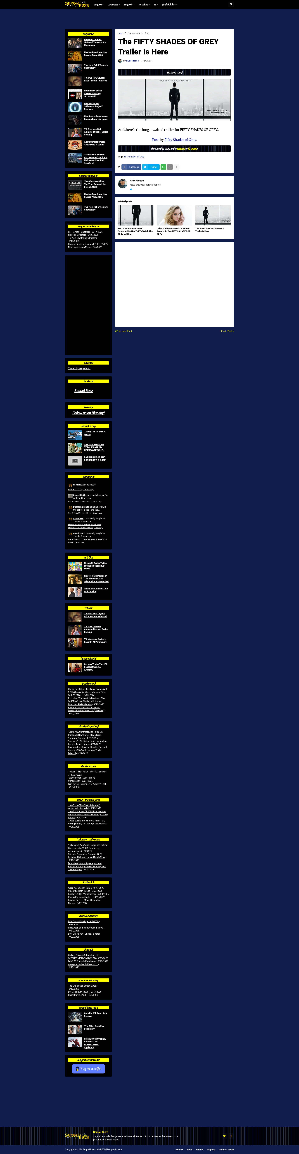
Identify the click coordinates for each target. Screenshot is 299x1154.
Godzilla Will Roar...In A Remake (95, 1014)
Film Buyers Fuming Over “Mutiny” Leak (87, 784)
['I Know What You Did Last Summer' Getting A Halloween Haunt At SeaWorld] (75, 158)
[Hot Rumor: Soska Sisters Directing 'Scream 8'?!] (75, 94)
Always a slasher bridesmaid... (83, 964)
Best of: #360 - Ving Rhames (82, 894)
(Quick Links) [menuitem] (168, 4)
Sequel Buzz (83, 390)
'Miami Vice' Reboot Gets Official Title (96, 590)
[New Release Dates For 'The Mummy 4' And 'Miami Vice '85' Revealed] (75, 579)
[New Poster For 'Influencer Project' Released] (75, 107)
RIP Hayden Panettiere (79, 232)
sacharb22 (78, 484)
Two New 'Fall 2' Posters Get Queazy (96, 66)
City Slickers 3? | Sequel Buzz (79, 501)
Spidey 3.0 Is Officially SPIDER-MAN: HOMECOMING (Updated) (95, 1043)
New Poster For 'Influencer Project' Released (93, 106)
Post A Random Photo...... (80, 897)
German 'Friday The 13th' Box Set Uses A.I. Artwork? (96, 667)
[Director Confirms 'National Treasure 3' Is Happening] (75, 43)
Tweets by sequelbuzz (79, 368)
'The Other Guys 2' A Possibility (94, 1027)
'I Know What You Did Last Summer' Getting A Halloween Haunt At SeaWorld (95, 159)
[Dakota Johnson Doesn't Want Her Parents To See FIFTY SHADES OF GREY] (174, 215)
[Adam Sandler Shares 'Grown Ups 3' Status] (75, 145)
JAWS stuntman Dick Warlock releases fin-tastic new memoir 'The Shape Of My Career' (88, 814)
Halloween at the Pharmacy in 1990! (85, 927)
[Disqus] (174, 282)
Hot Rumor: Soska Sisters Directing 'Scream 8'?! (93, 93)
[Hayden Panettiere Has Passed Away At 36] (75, 56)
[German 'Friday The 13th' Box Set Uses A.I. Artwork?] (75, 667)
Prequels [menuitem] (113, 4)
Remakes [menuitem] (143, 4)
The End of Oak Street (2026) (82, 986)
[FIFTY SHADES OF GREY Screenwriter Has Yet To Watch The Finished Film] (136, 215)
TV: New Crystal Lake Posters (82, 238)
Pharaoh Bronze (81, 506)
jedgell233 (78, 495)
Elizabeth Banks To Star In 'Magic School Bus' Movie (95, 566)
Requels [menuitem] (128, 4)
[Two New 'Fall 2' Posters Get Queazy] (75, 68)
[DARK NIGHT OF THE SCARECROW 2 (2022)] (75, 461)
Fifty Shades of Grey (137, 33)
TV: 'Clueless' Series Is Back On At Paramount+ (95, 640)
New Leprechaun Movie (79, 247)
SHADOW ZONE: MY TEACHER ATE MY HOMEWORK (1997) (94, 447)
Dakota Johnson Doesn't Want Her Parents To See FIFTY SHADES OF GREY (173, 231)
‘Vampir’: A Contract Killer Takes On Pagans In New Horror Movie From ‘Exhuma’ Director (85, 735)
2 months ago (88, 490)
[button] (231, 4)
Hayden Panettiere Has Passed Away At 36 (95, 53)
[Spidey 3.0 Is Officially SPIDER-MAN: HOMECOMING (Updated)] (75, 1042)
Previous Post (124, 331)
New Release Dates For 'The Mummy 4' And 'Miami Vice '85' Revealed (96, 578)
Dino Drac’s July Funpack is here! (84, 934)
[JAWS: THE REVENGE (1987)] (75, 435)
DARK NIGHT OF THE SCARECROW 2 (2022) (95, 458)
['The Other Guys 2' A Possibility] (75, 1029)
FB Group (211, 1149)
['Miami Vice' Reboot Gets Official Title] (75, 592)
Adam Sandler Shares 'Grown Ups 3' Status (94, 143)
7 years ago (98, 528)
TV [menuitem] (155, 4)
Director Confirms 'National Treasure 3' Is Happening (95, 42)
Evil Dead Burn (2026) (78, 992)
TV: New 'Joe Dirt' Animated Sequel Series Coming (96, 132)
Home (120, 33)
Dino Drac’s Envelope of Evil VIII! (83, 921)
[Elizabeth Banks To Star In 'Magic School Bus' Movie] (75, 566)
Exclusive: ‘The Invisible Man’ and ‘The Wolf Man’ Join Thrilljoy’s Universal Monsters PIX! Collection (86, 701)
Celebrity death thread (79, 891)
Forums (199, 1149)
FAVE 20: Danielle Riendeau (81, 961)
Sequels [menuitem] (98, 4)
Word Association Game (80, 888)
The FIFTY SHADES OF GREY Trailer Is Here (209, 230)
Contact (179, 1149)
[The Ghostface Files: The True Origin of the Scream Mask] (75, 185)
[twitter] (131, 189)
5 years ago (97, 501)
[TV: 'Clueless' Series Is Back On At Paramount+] (75, 642)
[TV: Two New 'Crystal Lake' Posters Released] (75, 81)
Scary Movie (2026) (77, 995)
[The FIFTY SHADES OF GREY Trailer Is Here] (213, 215)
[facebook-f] (231, 1136)
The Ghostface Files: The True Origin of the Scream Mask (95, 184)
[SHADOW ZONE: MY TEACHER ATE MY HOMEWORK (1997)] (75, 448)
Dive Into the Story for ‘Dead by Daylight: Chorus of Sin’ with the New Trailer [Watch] (87, 750)
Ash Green (78, 518)
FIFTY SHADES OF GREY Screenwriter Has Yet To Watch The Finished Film (135, 231)
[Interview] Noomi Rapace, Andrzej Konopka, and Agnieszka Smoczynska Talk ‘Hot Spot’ (87, 866)
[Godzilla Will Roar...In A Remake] (75, 1017)
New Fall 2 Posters (77, 235)
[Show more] (176, 167)
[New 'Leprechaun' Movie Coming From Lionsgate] (75, 120)
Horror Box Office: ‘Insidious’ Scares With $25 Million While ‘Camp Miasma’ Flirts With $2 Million (87, 692)
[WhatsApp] (163, 167)
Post (155, 140)
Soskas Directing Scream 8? (82, 244)
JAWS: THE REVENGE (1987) (95, 433)
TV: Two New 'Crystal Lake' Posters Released (95, 79)
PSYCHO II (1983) (75, 490)
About (189, 1149)
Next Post (226, 331)
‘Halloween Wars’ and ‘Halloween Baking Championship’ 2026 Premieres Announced (87, 848)
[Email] (170, 167)
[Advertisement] (149, 19)
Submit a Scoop (226, 1149)
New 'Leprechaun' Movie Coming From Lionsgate (96, 117)
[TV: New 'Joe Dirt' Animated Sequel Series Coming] (75, 132)
